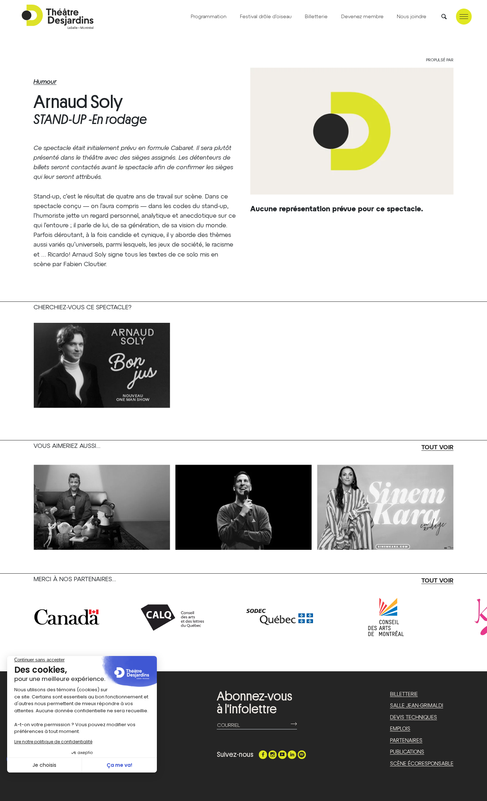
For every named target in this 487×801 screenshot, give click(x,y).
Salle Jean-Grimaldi (416, 705)
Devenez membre (362, 16)
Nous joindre (411, 16)
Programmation (208, 16)
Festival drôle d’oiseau (266, 16)
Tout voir (437, 448)
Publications (407, 752)
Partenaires (406, 740)
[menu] (464, 17)
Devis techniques (413, 717)
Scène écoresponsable (421, 763)
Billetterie (316, 16)
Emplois (400, 729)
